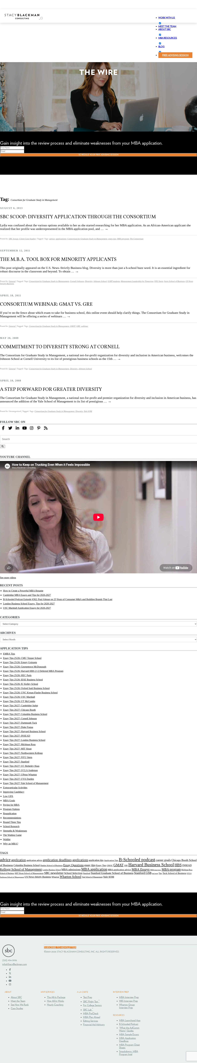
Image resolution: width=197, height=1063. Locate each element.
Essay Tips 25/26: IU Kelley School (20, 684)
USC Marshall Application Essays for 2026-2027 (27, 608)
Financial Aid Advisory (94, 1024)
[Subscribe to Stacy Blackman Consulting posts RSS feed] (45, 428)
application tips (96, 860)
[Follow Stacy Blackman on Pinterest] (38, 428)
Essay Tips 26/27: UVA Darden (18, 779)
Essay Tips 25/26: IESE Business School (23, 679)
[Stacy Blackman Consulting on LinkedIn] (10, 977)
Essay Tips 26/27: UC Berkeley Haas (21, 766)
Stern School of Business (174, 281)
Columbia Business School (27, 865)
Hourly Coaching (55, 1004)
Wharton (55, 877)
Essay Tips (101, 865)
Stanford (86, 873)
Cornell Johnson (77, 281)
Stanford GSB (142, 873)
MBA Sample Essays (129, 1034)
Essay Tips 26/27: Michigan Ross (19, 744)
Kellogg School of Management (21, 869)
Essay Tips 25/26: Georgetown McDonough (24, 666)
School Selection (73, 873)
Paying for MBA (11, 805)
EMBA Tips (9, 653)
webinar (84, 326)
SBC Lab (88, 1009)
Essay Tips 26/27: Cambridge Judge (20, 705)
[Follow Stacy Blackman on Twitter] (10, 428)
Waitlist (6, 839)
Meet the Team (18, 1001)
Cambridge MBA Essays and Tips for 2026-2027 (27, 595)
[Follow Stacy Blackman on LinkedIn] (17, 428)
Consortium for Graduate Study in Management (87, 239)
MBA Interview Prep (129, 997)
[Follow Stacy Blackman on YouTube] (24, 428)
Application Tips (111, 860)
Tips (160, 873)
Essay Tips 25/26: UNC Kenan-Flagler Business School (30, 692)
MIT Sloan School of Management (29, 873)
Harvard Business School (151, 864)
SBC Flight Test (91, 1001)
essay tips (112, 239)
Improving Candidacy (13, 792)
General (12, 281)
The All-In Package (56, 997)
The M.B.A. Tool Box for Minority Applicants (58, 259)
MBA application (94, 869)
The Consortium (136, 239)
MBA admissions (71, 869)
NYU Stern (158, 281)
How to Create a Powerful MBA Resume (23, 590)
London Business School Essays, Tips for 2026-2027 (29, 603)
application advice (34, 860)
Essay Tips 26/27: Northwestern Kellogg (23, 753)
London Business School (51, 870)
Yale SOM (88, 411)
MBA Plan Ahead (91, 1017)
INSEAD (187, 865)
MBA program (123, 239)
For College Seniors (92, 1005)
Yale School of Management (92, 877)
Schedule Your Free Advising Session (99, 155)
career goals (163, 860)
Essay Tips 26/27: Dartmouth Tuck (20, 723)
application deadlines (57, 860)
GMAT (72, 326)
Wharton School (70, 876)
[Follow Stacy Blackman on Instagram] (31, 428)
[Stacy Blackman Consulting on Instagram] (10, 984)
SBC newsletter (54, 873)
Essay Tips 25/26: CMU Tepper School (22, 658)
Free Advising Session (175, 55)
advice (52, 239)
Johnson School (100, 281)
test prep (155, 873)
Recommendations (12, 817)
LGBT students (114, 281)
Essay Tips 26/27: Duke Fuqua (18, 727)
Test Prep (87, 997)
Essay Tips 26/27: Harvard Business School (24, 731)
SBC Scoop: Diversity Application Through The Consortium (78, 216)
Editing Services (90, 1021)
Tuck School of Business (174, 873)
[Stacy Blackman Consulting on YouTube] (10, 981)
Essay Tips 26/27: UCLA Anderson (20, 770)
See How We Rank (20, 1004)
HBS (178, 865)
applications (61, 239)
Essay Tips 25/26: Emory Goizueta (20, 662)
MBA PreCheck (90, 1013)
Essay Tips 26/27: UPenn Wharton (20, 774)
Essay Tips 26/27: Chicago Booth (19, 710)
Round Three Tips (12, 822)
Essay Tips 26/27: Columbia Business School (25, 714)
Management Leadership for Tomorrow (137, 281)
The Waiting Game (12, 835)
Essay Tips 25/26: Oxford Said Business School (26, 688)
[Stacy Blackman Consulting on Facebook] (3, 428)
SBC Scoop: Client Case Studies (22, 239)
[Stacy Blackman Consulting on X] (10, 973)
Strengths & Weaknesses (15, 830)
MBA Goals (9, 800)
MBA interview (155, 870)
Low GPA (8, 796)
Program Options (11, 809)
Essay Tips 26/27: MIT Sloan (17, 748)
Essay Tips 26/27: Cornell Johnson (20, 718)
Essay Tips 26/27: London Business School (24, 740)
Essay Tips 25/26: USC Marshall (19, 697)
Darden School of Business (51, 865)
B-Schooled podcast (137, 859)
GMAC (110, 865)
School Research (11, 826)
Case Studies (17, 1008)
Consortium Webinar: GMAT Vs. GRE (46, 304)
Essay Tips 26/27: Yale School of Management (25, 783)
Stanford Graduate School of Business (112, 873)
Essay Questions (73, 865)
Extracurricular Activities (15, 787)
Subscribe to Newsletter (60, 947)
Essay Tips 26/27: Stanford (16, 761)
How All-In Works (55, 1001)
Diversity (88, 281)
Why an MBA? (10, 843)
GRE (78, 326)
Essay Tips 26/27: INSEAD (16, 735)
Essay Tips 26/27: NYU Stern (17, 757)
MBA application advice (119, 869)
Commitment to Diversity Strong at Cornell (60, 346)
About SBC (16, 997)
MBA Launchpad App (129, 1020)
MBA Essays (141, 869)
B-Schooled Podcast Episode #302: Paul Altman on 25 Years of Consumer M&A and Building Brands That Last (57, 599)
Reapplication (9, 813)
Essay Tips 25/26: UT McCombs (19, 701)
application (18, 860)
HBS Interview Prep (128, 1001)
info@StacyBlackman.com (14, 964)
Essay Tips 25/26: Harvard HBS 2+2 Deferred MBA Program (33, 671)
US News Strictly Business (38, 877)
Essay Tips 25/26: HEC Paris (17, 675)
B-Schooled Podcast (128, 1024)
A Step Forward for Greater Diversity (51, 389)
